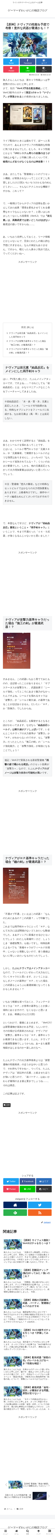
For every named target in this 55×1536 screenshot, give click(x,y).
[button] (49, 749)
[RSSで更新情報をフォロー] (40, 1212)
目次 (23, 327)
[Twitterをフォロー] (40, 1205)
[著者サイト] (15, 1205)
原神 (8, 1105)
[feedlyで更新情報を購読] (15, 1212)
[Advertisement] (27, 291)
